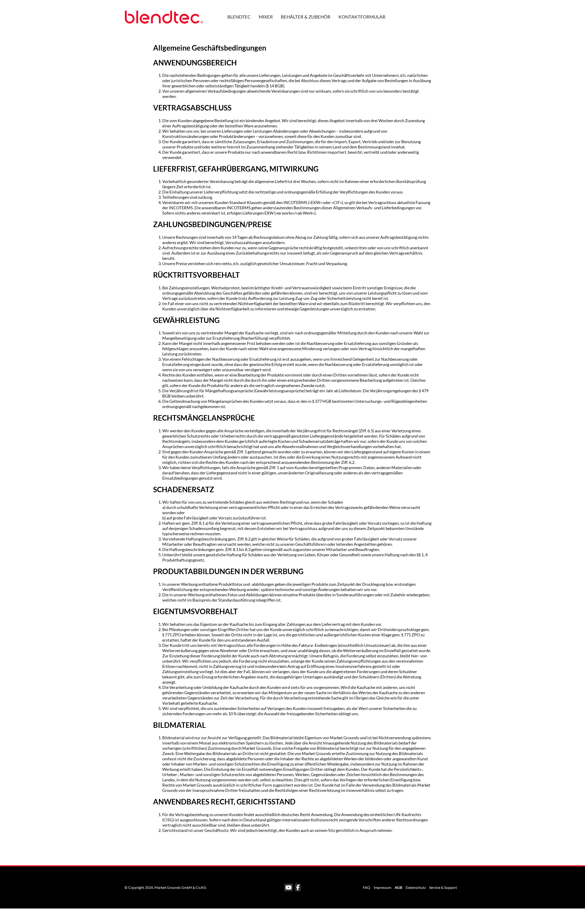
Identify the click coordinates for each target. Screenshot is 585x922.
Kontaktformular (362, 16)
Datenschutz (416, 887)
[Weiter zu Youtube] (288, 887)
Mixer (266, 16)
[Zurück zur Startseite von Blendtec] (164, 16)
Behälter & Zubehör (305, 16)
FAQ (366, 887)
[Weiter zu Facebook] (298, 887)
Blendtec (239, 16)
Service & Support (443, 887)
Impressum (382, 887)
